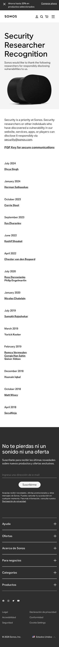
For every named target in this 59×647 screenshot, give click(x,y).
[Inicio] (10, 16)
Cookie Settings (38, 622)
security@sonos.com (18, 139)
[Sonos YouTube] (19, 601)
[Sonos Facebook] (4, 601)
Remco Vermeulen (15, 352)
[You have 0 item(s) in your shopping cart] (46, 16)
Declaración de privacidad (14, 501)
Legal (5, 612)
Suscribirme (29, 484)
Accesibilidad (9, 617)
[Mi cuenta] (37, 16)
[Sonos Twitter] (14, 601)
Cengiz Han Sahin (14, 355)
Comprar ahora (49, 3)
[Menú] (53, 16)
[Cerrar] (4, 4)
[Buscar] (41, 16)
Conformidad (36, 617)
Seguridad (7, 622)
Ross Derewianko (14, 277)
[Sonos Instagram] (9, 601)
